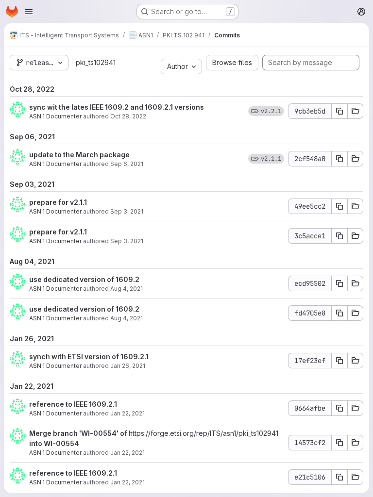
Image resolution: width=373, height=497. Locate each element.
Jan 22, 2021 (127, 413)
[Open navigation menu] (28, 11)
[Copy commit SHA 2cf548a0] (339, 158)
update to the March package (79, 154)
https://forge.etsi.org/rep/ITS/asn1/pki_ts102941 (203, 433)
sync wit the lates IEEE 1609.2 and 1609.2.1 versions (116, 107)
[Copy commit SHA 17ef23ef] (339, 360)
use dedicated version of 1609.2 (84, 279)
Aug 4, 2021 (126, 288)
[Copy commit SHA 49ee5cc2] (339, 206)
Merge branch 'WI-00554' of (79, 433)
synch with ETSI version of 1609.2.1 (89, 356)
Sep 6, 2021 (126, 163)
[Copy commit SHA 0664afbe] (339, 408)
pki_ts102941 (96, 62)
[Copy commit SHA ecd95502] (339, 283)
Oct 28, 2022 (128, 116)
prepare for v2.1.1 (58, 202)
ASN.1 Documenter (55, 116)
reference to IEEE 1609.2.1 (73, 404)
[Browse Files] (355, 111)
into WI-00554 (54, 443)
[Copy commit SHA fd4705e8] (339, 313)
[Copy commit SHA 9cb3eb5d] (339, 111)
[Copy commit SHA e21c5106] (339, 477)
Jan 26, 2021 (127, 365)
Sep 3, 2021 (126, 211)
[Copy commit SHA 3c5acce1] (339, 236)
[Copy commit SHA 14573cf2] (339, 442)
